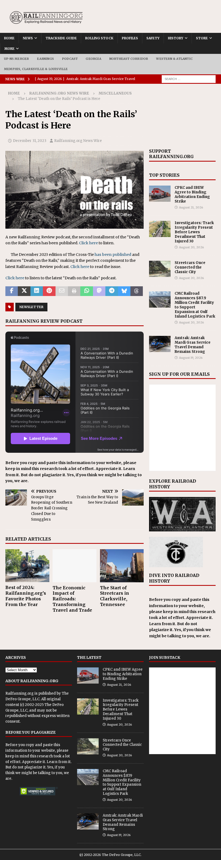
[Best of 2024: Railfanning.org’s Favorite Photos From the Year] (27, 565)
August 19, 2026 (191, 358)
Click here (88, 243)
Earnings (45, 59)
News (28, 38)
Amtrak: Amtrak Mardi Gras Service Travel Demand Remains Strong (192, 345)
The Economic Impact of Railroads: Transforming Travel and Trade (72, 599)
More (9, 49)
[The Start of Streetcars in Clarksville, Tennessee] (122, 565)
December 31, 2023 (29, 140)
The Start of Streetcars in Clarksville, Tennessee (114, 596)
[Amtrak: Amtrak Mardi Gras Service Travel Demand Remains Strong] (160, 344)
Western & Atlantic (174, 59)
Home (9, 38)
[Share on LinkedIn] (36, 291)
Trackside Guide (61, 38)
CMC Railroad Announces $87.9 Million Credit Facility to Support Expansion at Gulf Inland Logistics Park (195, 304)
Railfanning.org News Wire (59, 93)
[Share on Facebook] (11, 291)
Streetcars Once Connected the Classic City (190, 267)
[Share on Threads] (136, 291)
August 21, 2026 (191, 207)
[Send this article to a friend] (62, 291)
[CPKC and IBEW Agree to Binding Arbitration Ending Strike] (160, 194)
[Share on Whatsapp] (86, 291)
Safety (153, 38)
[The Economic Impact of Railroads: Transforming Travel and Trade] (74, 565)
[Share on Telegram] (111, 291)
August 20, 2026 (191, 247)
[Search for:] (189, 78)
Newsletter (31, 307)
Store (202, 38)
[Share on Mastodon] (99, 291)
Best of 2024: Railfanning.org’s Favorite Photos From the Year (25, 596)
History (175, 38)
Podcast (70, 59)
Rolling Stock (99, 38)
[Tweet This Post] (24, 291)
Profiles (130, 38)
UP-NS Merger (16, 59)
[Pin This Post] (49, 291)
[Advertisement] (182, 116)
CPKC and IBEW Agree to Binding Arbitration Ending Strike (192, 194)
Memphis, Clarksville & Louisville (36, 69)
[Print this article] (74, 291)
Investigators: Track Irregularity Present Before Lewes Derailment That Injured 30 (194, 232)
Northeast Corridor (128, 59)
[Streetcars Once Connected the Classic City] (160, 269)
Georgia (93, 59)
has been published (113, 254)
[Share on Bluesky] (124, 291)
